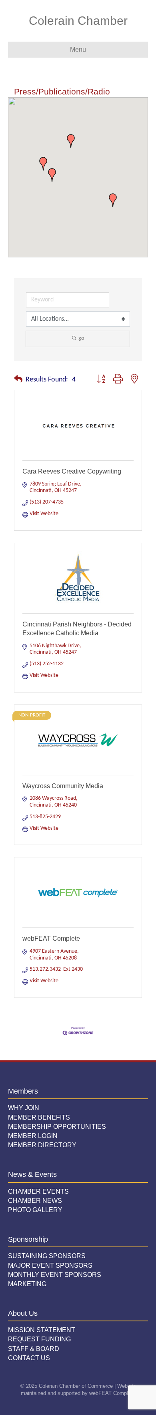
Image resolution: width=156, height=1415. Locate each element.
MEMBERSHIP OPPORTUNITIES (57, 1126)
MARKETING (27, 1284)
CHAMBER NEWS (35, 1200)
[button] (71, 141)
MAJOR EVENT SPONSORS (50, 1265)
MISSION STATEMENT (41, 1330)
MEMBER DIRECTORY (42, 1145)
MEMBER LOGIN (33, 1135)
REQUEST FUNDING (39, 1339)
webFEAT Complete (51, 938)
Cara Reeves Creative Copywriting (71, 471)
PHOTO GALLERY (35, 1209)
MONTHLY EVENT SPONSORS (54, 1274)
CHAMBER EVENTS (38, 1191)
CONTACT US (29, 1358)
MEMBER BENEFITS (39, 1117)
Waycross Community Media (62, 786)
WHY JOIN (23, 1107)
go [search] (81, 338)
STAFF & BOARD (33, 1348)
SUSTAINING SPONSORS (47, 1255)
